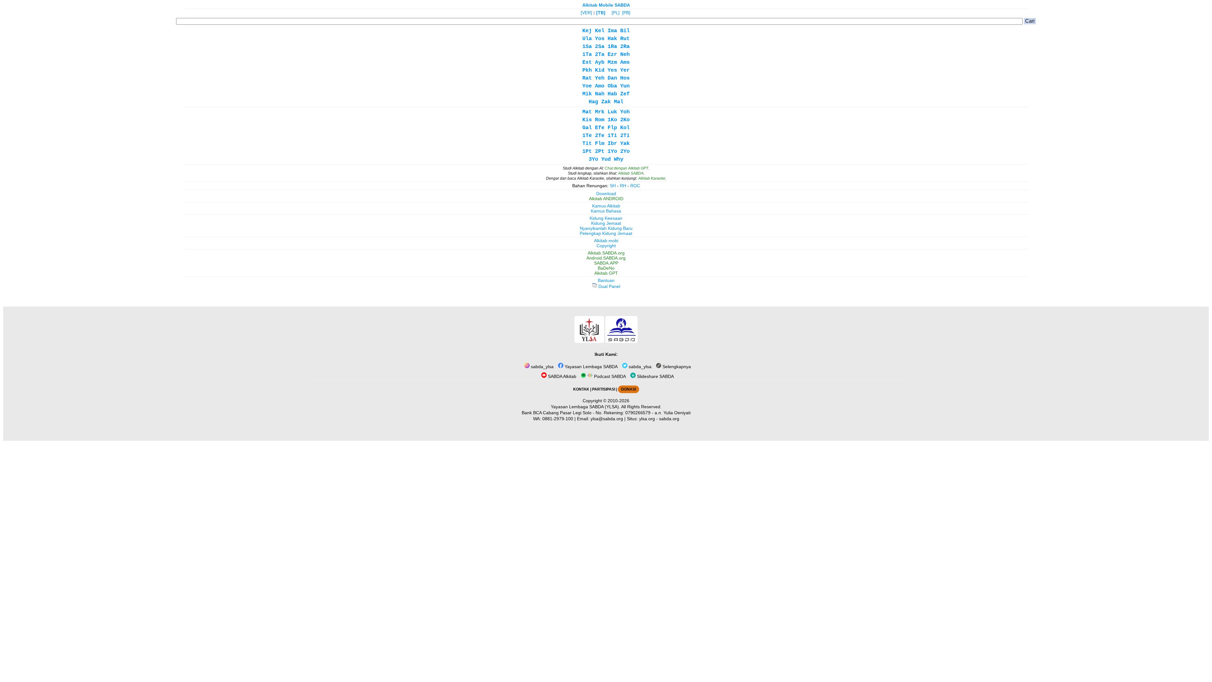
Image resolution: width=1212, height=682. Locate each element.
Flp (612, 128)
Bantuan (606, 280)
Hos (625, 78)
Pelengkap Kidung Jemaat (606, 233)
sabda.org (669, 418)
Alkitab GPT (606, 273)
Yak (625, 144)
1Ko (612, 120)
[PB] (626, 12)
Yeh (599, 78)
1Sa (587, 47)
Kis (587, 120)
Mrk (599, 112)
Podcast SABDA (609, 376)
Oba (612, 86)
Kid (599, 70)
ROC (635, 185)
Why (618, 159)
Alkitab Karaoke (651, 178)
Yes (612, 70)
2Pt (599, 151)
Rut (625, 39)
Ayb (599, 62)
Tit (587, 144)
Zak (606, 102)
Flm (599, 144)
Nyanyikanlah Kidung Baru (606, 228)
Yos (599, 39)
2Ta (599, 54)
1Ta (587, 54)
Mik (587, 94)
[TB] (600, 12)
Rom (599, 120)
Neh (625, 54)
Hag (593, 102)
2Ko (625, 120)
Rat (587, 78)
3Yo (593, 159)
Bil (625, 31)
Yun (625, 86)
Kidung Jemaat (606, 223)
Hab (612, 94)
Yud (606, 159)
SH (613, 185)
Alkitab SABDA (631, 173)
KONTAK (581, 389)
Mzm (612, 62)
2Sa (599, 47)
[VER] (586, 12)
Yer (625, 70)
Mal (618, 102)
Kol (625, 128)
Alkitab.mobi (606, 240)
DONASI (628, 389)
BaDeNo (606, 268)
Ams (625, 62)
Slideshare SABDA (655, 376)
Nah (599, 94)
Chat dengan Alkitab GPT (626, 168)
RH (623, 185)
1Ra (612, 47)
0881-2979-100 (557, 418)
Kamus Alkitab (606, 205)
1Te (587, 136)
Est (587, 62)
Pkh (587, 70)
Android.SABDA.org (606, 257)
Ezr (612, 54)
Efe (599, 128)
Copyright (606, 245)
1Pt (587, 151)
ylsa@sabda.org (607, 418)
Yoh (625, 112)
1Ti (612, 136)
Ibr (612, 144)
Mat (587, 112)
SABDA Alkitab (561, 376)
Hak (612, 39)
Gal (587, 128)
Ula (587, 39)
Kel (599, 31)
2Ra (625, 47)
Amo (599, 86)
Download (606, 193)
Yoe (587, 86)
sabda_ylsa (542, 366)
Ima (612, 31)
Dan (612, 78)
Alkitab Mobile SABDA (606, 5)
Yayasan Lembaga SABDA (590, 366)
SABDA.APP (606, 263)
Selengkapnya (676, 366)
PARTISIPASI (603, 389)
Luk (612, 112)
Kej (587, 31)
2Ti (625, 136)
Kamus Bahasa (606, 210)
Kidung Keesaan (606, 218)
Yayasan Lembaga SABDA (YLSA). (585, 406)
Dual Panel (608, 286)
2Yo (625, 151)
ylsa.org (647, 418)
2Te (599, 136)
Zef (625, 94)
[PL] (616, 12)
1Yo (612, 151)
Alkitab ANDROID (606, 198)
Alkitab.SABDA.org (606, 252)
